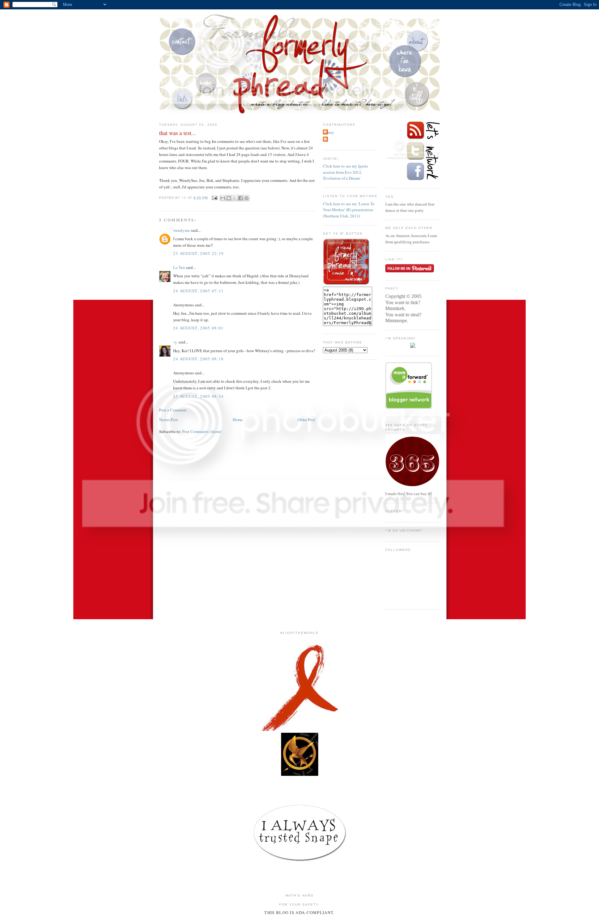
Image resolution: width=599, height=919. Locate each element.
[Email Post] (214, 197)
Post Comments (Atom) (201, 431)
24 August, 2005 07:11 (198, 291)
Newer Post (168, 419)
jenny (329, 132)
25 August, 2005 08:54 (198, 396)
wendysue (181, 230)
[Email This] (223, 198)
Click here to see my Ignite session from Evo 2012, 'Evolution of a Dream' (345, 172)
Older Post (306, 419)
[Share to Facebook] (240, 198)
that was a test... (177, 133)
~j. (175, 342)
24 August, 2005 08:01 (198, 328)
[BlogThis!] (229, 198)
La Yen (179, 267)
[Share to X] (234, 198)
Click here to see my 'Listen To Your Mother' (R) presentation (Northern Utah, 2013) (349, 210)
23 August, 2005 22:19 (198, 253)
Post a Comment (173, 410)
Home (238, 419)
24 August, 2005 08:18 (198, 359)
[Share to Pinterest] (246, 198)
